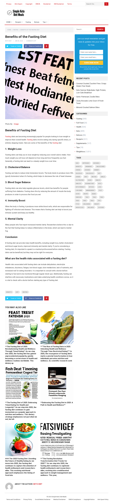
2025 (77, 163)
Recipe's (79, 139)
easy (85, 176)
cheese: (78, 170)
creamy (96, 170)
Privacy (8, 4)
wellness (91, 207)
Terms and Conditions (13, 499)
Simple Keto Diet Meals (59, 497)
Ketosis (36, 22)
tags (92, 200)
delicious (79, 173)
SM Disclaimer (59, 4)
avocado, (96, 163)
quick (77, 194)
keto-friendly (80, 187)
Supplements (81, 143)
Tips (44, 22)
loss (99, 187)
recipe (86, 194)
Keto (78, 131)
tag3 (101, 197)
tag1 (87, 197)
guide (89, 180)
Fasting (28, 22)
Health (78, 127)
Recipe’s (18, 22)
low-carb (79, 190)
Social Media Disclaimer (42, 499)
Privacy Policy (27, 499)
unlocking (86, 204)
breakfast (89, 166)
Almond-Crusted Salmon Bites (88, 107)
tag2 (94, 197)
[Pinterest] (46, 46)
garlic (103, 176)
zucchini (101, 207)
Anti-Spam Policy (103, 499)
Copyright (29, 4)
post (100, 190)
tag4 (77, 200)
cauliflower (100, 166)
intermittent (89, 183)
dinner (78, 176)
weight (96, 204)
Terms (69, 4)
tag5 (84, 200)
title (77, 204)
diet (17, 292)
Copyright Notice (89, 499)
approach (86, 163)
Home (9, 30)
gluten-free (80, 180)
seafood (78, 197)
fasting (55, 143)
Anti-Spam (18, 4)
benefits (9, 292)
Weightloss (80, 152)
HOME (8, 22)
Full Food (79, 123)
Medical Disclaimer (59, 499)
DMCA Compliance (75, 499)
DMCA (38, 4)
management (90, 190)
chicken (87, 170)
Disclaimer (47, 4)
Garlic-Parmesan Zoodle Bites (88, 97)
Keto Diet (8, 41)
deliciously (90, 173)
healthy (78, 183)
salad (94, 194)
